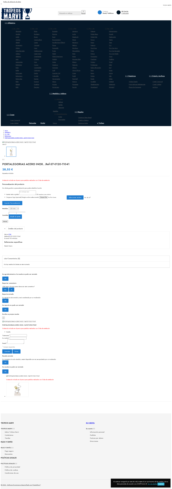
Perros (92, 40)
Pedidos (93, 435)
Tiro (110, 45)
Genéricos (130, 76)
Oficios (74, 68)
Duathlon (36, 84)
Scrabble (93, 82)
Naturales (32, 123)
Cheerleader (37, 57)
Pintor (92, 51)
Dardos (36, 79)
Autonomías (19, 62)
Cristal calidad (157, 84)
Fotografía (55, 48)
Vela (110, 76)
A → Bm (15, 29)
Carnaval (36, 45)
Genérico (55, 65)
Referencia (7, 236)
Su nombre (5, 338)
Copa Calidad (14, 123)
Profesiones (94, 65)
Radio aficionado (96, 68)
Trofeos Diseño (133, 82)
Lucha (74, 34)
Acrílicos (155, 87)
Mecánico (75, 43)
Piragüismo (94, 57)
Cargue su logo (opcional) (14, 197)
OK (5, 279)
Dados (36, 73)
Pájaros (74, 82)
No (5, 290)
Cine (35, 62)
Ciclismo (36, 59)
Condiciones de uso (12, 473)
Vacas (110, 71)
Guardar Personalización (12, 203)
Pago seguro (9, 451)
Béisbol (18, 84)
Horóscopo (55, 87)
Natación (75, 65)
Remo (92, 73)
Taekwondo (112, 37)
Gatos (54, 62)
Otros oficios (76, 71)
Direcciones (94, 441)
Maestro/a (75, 37)
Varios (111, 73)
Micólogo (75, 48)
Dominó (36, 82)
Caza (35, 48)
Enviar (16, 351)
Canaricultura (38, 40)
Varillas (60, 105)
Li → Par (72, 29)
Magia (74, 40)
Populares (93, 59)
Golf (53, 71)
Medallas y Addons (57, 93)
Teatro (111, 40)
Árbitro (18, 48)
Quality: (8, 332)
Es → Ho (52, 29)
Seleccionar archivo (75, 197)
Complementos (60, 114)
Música (74, 62)
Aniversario (19, 45)
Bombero (36, 34)
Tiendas (7, 438)
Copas (10, 115)
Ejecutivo (36, 87)
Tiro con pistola (113, 54)
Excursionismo (56, 40)
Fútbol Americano (57, 57)
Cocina (36, 65)
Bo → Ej (34, 29)
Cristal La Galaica (83, 120)
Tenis (110, 43)
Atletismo (18, 57)
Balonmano (19, 76)
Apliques (58, 99)
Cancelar (7, 351)
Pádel (74, 76)
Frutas (54, 51)
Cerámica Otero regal (84, 118)
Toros (110, 57)
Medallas (55, 111)
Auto (17, 59)
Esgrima (54, 34)
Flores (54, 45)
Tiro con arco (113, 48)
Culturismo (37, 71)
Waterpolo (112, 84)
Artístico (18, 54)
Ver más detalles (152, 484)
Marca (6, 234)
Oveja (74, 73)
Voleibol (111, 82)
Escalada (54, 31)
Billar (17, 82)
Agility (17, 37)
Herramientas (56, 79)
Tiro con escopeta (114, 51)
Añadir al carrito (15, 217)
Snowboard (94, 87)
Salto (110, 65)
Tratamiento (6, 336)
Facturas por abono (96, 438)
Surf (110, 68)
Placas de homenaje (135, 87)
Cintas (60, 117)
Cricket (36, 76)
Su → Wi (109, 29)
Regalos (79, 112)
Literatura (75, 31)
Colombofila (37, 68)
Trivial (110, 62)
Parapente (75, 84)
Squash (111, 34)
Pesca (92, 43)
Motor (74, 57)
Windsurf (111, 87)
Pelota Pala (94, 37)
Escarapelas (61, 120)
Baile (17, 68)
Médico (74, 45)
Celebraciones (38, 51)
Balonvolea (19, 79)
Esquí (53, 37)
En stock (6, 238)
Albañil (18, 43)
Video (110, 79)
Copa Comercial (15, 120)
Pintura (93, 54)
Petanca (93, 45)
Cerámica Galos (83, 123)
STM (9, 234)
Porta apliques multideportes (137, 84)
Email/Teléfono (108, 13)
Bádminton (19, 65)
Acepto (161, 484)
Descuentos (8, 454)
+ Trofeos (100, 123)
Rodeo (93, 76)
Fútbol (54, 54)
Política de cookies (11, 470)
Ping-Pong (94, 48)
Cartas (36, 43)
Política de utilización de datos (12, 2)
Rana (92, 71)
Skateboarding (95, 84)
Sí (11, 290)
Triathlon (111, 59)
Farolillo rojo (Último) (58, 43)
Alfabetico (10, 23)
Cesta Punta (37, 54)
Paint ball (75, 79)
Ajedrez (18, 40)
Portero (93, 62)
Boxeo (36, 37)
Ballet (17, 71)
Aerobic (18, 34)
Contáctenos (9, 435)
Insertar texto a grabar (12, 194)
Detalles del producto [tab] (15, 228)
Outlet (42, 123)
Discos (55, 123)
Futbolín (54, 59)
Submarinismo (113, 31)
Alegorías (61, 108)
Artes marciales (20, 51)
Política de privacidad (12, 467)
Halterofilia (55, 76)
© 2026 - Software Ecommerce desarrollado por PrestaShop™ (21, 485)
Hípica (54, 82)
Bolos (35, 31)
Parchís (74, 87)
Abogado (18, 31)
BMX (17, 87)
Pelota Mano (94, 34)
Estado (6, 246)
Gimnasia (55, 68)
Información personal (97, 432)
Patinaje (93, 31)
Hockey (54, 84)
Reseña (4, 343)
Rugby (92, 79)
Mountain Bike (76, 59)
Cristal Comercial (158, 82)
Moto (73, 54)
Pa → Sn (90, 29)
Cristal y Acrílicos (157, 76)
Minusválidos (76, 51)
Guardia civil (56, 73)
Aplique (60, 102)
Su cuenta (90, 423)
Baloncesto (19, 73)
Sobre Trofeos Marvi (12, 432)
